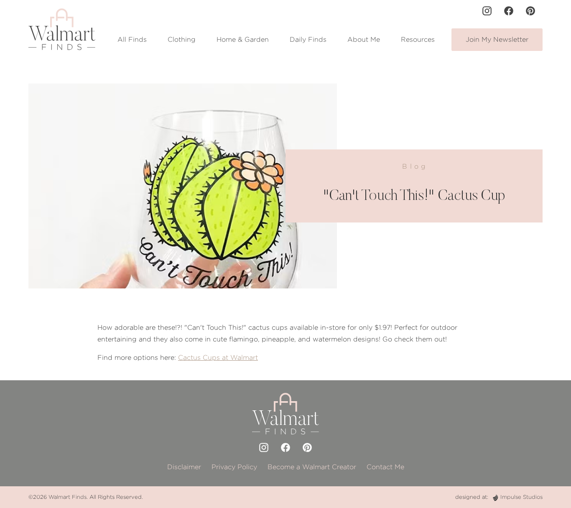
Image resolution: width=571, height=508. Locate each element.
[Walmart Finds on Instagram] (487, 11)
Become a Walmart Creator (312, 467)
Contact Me (385, 467)
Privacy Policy (234, 467)
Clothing (182, 39)
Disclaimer (184, 467)
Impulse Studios (521, 497)
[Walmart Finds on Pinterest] (530, 11)
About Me (363, 39)
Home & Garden (243, 39)
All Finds (132, 39)
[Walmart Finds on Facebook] (508, 11)
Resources (418, 39)
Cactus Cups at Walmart (218, 357)
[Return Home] (61, 29)
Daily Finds (308, 39)
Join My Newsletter (497, 39)
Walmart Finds (67, 497)
